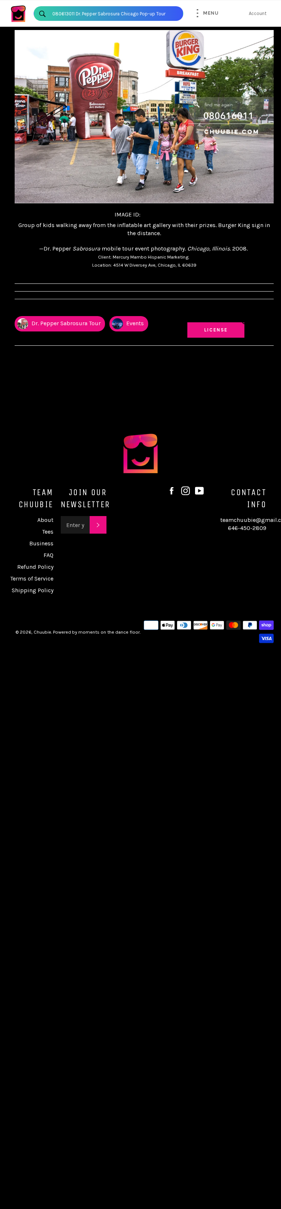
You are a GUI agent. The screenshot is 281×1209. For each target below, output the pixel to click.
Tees (47, 531)
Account (257, 13)
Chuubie (42, 632)
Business (41, 543)
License (222, 330)
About (45, 519)
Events (134, 323)
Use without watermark (216, 312)
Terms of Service (31, 578)
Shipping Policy (32, 590)
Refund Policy (35, 566)
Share (267, 309)
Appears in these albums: (44, 309)
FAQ (48, 555)
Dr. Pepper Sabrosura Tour (65, 323)
